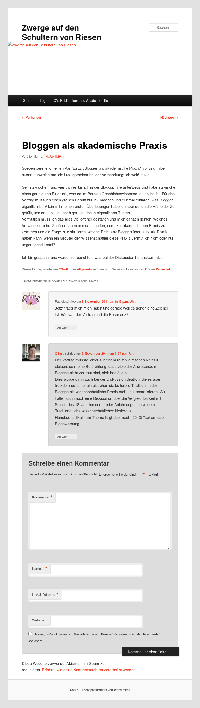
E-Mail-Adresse (45, 594)
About (74, 689)
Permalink (163, 269)
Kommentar (42, 497)
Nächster (169, 117)
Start (26, 100)
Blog (42, 100)
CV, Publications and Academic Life (81, 100)
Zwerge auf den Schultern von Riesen (61, 32)
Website (38, 619)
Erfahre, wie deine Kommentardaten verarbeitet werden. (89, 669)
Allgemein (84, 269)
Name (40, 568)
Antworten (65, 327)
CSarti (63, 269)
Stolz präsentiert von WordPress (106, 689)
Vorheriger (31, 117)
